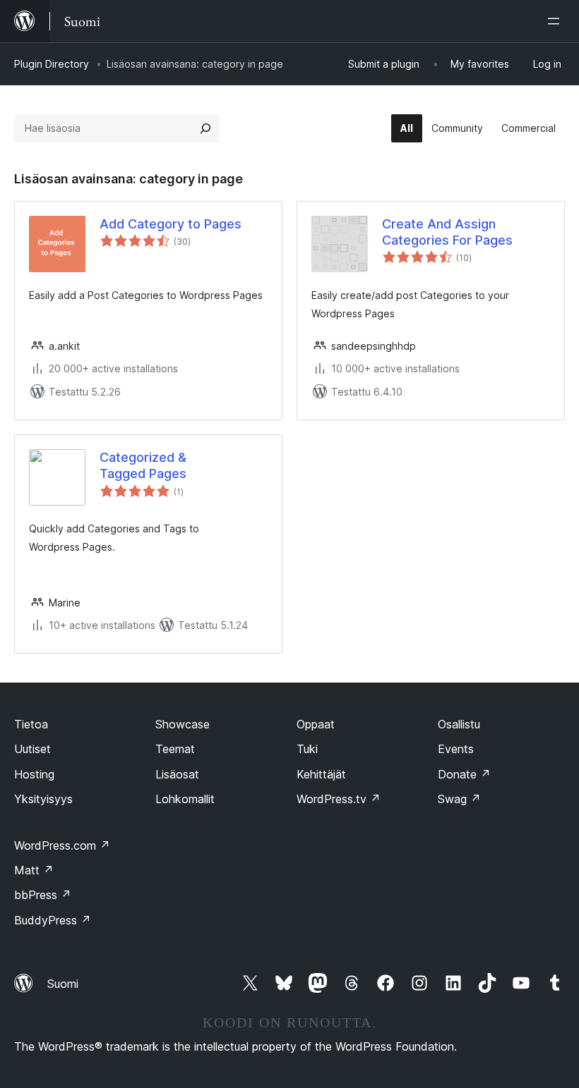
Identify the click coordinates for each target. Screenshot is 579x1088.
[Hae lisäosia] (205, 128)
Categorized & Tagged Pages (143, 465)
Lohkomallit (185, 799)
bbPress (42, 895)
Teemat (175, 749)
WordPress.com (62, 845)
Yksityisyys (43, 799)
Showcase (182, 724)
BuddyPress (52, 920)
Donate (464, 774)
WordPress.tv (339, 799)
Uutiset (32, 749)
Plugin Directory (51, 64)
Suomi (62, 984)
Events (456, 749)
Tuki (307, 749)
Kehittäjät (321, 774)
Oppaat (316, 724)
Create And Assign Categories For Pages (447, 231)
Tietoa (31, 724)
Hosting (34, 774)
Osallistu (459, 724)
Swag (459, 799)
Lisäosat (177, 774)
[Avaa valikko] (556, 21)
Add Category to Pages (170, 223)
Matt (34, 870)
